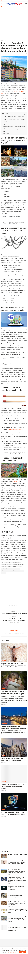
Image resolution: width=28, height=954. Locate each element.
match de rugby (16, 481)
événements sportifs (6, 566)
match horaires (16, 568)
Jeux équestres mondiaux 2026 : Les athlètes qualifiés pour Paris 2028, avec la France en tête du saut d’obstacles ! (13, 665)
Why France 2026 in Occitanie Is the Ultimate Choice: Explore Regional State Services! (16, 903)
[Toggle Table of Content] (23, 114)
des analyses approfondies (15, 429)
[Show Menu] (1, 4)
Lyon (6, 40)
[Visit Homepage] (14, 4)
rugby (13, 570)
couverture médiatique (18, 564)
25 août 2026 (4, 704)
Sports (3, 660)
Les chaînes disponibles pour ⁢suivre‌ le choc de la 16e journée (14, 120)
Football (14, 566)
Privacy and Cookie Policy (12, 952)
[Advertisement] (14, 23)
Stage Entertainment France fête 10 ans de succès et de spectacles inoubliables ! (16, 888)
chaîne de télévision (6, 564)
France (19, 566)
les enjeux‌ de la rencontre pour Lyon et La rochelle (12, 130)
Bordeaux (4, 723)
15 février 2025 (15, 54)
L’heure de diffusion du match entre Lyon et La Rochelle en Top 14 (13, 117)
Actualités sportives (16, 562)
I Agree (22, 952)
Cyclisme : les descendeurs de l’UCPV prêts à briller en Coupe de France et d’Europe (12, 786)
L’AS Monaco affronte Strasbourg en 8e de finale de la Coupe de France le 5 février (17, 911)
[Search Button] (26, 4)
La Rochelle (4, 568)
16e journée (7, 562)
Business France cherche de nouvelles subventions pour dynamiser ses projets (15, 895)
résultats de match (6, 570)
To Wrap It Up (6, 133)
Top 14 (3, 572)
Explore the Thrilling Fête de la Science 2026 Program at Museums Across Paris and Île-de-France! (16, 871)
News (3, 755)
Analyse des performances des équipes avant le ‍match (14, 123)
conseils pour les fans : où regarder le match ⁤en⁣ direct (14, 127)
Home (2, 40)
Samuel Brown (6, 54)
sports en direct (19, 570)
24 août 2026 (4, 790)
